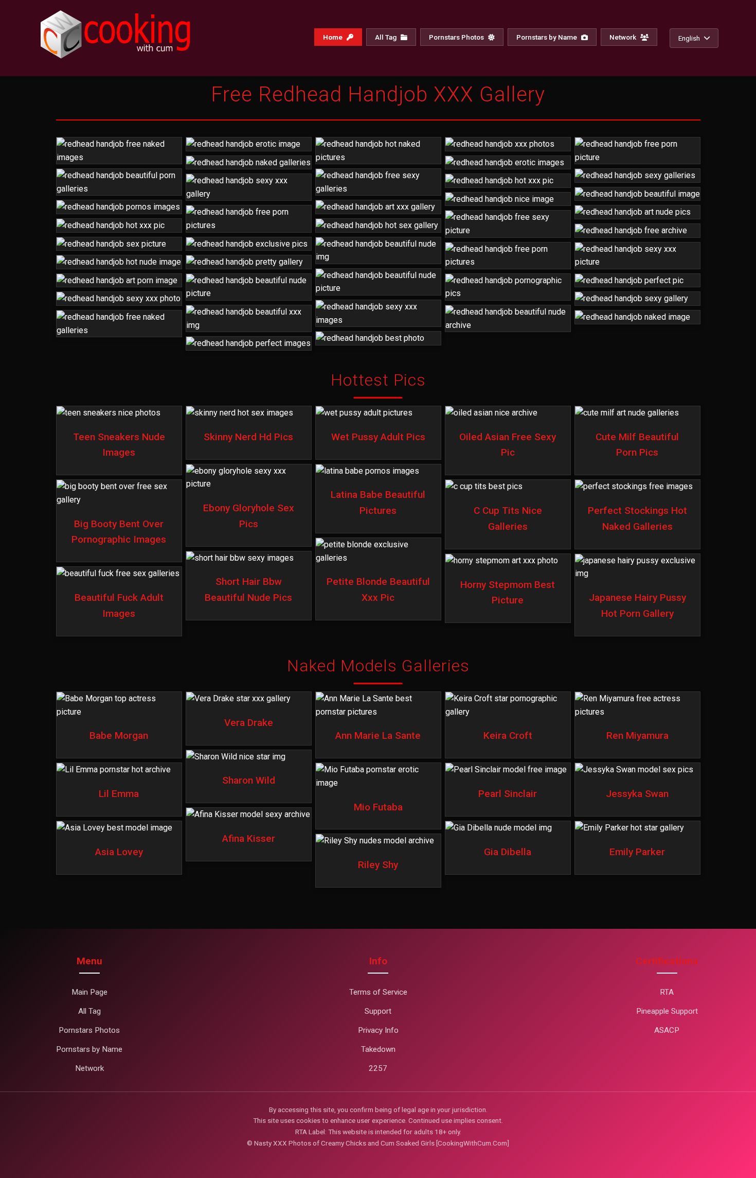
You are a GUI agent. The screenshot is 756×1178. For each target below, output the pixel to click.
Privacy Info (378, 1030)
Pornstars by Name (547, 37)
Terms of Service (378, 992)
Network (623, 37)
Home (333, 37)
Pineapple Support (667, 1011)
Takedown (378, 1049)
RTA (667, 992)
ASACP (666, 1030)
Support (378, 1011)
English (689, 38)
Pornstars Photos (457, 37)
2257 (378, 1068)
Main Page (89, 992)
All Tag (386, 37)
